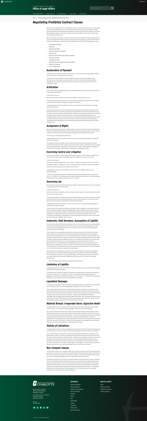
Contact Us (73, 405)
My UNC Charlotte (75, 391)
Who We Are (82, 13)
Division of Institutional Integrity (43, 6)
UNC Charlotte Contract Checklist (44, 17)
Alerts (101, 384)
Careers (72, 403)
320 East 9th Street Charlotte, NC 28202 (38, 397)
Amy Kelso (91, 41)
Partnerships (73, 400)
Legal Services (50, 13)
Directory (72, 393)
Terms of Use (73, 407)
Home (34, 17)
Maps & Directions (75, 387)
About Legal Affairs (38, 13)
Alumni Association (75, 384)
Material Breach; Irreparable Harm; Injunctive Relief (62, 62)
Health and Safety (105, 391)
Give (71, 398)
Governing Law (53, 53)
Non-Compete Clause (54, 66)
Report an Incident (105, 387)
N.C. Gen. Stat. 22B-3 (70, 210)
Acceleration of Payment (55, 44)
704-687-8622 (36, 403)
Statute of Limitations (54, 64)
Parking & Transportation (76, 389)
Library (72, 396)
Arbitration (51, 46)
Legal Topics (73, 13)
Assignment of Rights (54, 49)
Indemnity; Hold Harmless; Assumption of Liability (61, 55)
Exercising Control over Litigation (57, 51)
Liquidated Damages (54, 60)
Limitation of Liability (54, 57)
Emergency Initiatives (105, 389)
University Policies (61, 13)
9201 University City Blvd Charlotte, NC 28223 (39, 391)
